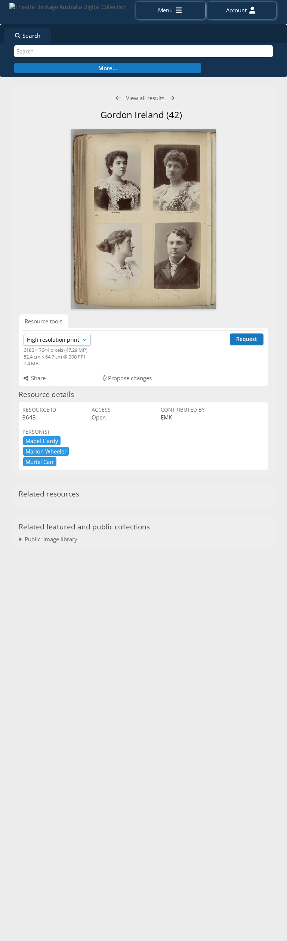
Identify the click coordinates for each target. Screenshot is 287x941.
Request (246, 338)
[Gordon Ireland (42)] (143, 219)
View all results (145, 98)
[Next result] (172, 98)
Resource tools (43, 321)
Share (38, 378)
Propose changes (129, 378)
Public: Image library (49, 539)
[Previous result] (118, 98)
